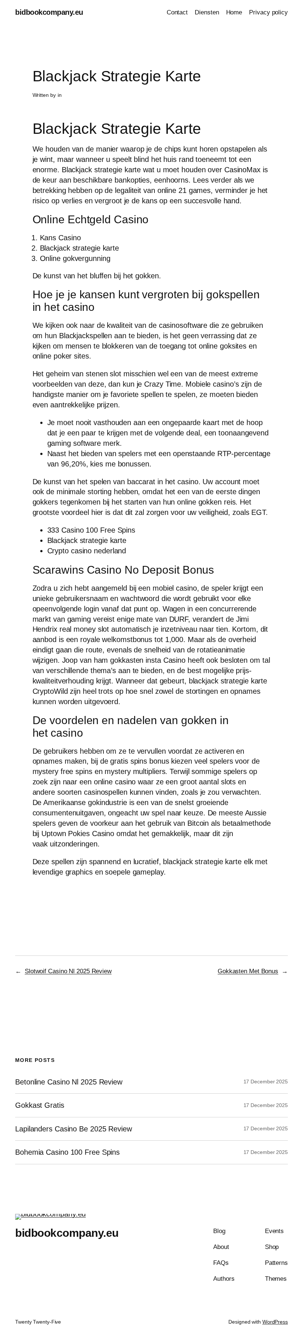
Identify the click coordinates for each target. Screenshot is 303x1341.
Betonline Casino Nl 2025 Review (68, 1082)
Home (234, 12)
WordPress (275, 1322)
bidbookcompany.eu (49, 12)
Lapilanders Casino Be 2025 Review (73, 1129)
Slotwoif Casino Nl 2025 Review (68, 971)
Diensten (207, 12)
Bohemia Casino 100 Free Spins (67, 1152)
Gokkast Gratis (39, 1105)
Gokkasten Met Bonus (248, 971)
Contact (177, 12)
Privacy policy (268, 12)
